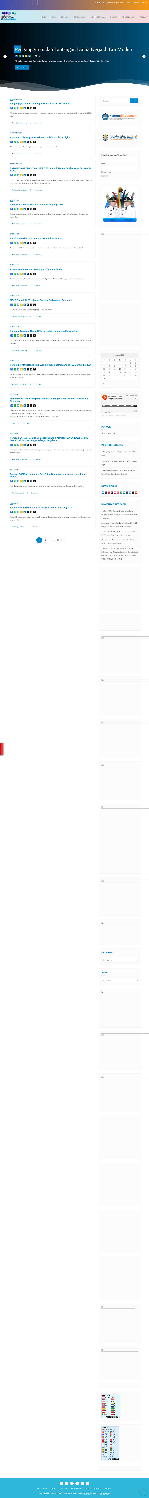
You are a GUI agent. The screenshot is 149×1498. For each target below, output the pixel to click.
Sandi (103, 164)
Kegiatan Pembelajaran (19, 190)
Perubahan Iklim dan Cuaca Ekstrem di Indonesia (36, 238)
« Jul (103, 384)
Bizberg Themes (105, 1493)
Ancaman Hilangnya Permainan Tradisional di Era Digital (40, 137)
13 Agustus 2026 (16, 99)
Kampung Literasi (17, 493)
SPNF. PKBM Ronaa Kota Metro (136, 2)
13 (120, 369)
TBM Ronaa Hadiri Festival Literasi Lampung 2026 (36, 204)
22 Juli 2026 (14, 265)
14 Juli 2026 (14, 326)
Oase (13, 423)
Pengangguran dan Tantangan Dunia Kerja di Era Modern (40, 103)
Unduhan (108, 1488)
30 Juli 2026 (14, 200)
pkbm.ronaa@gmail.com (115, 2)
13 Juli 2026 (14, 360)
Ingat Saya (107, 172)
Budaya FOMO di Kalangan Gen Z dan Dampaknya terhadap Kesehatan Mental (48, 475)
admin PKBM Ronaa (110, 511)
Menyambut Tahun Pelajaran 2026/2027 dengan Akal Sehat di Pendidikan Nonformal (49, 399)
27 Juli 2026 (14, 234)
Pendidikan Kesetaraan (19, 123)
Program (53, 1488)
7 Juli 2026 (14, 394)
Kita (38, 1488)
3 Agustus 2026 (16, 164)
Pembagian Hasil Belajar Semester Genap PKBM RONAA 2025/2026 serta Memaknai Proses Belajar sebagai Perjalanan (49, 439)
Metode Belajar (76, 1488)
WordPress (86, 1493)
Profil (45, 1488)
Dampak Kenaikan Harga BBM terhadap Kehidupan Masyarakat (44, 331)
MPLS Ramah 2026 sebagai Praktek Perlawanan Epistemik (41, 300)
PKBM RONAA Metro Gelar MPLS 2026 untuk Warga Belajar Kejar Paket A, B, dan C (50, 169)
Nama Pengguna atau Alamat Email (114, 155)
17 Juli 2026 (14, 296)
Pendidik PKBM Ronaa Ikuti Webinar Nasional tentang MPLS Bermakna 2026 (51, 365)
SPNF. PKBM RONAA (107, 415)
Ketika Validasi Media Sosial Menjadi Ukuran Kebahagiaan (41, 507)
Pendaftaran (63, 1488)
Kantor (87, 1488)
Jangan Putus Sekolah (120, 415)
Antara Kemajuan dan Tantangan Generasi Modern (37, 269)
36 (58, 540)
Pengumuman (97, 1488)
